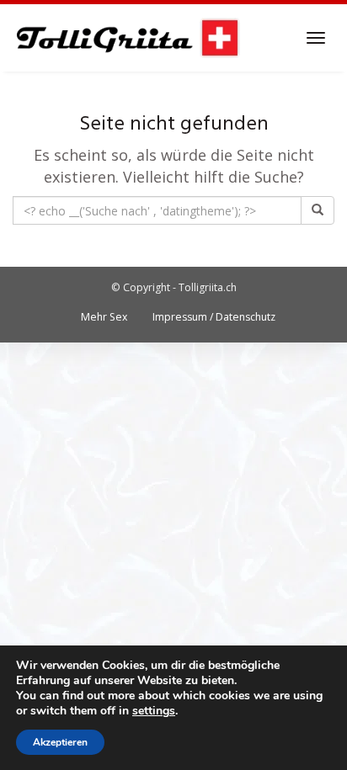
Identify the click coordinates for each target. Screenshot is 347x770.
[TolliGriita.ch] (127, 38)
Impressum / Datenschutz (213, 317)
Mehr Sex (104, 317)
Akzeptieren (60, 742)
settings (153, 711)
